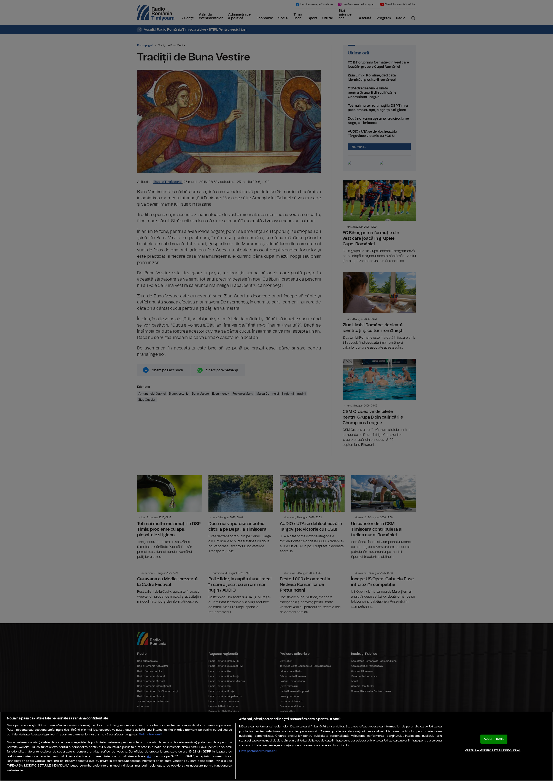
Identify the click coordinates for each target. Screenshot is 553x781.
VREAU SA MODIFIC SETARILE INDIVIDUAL (493, 750)
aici (149, 756)
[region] (276, 746)
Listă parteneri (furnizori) (257, 750)
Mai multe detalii (150, 734)
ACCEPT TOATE (494, 739)
